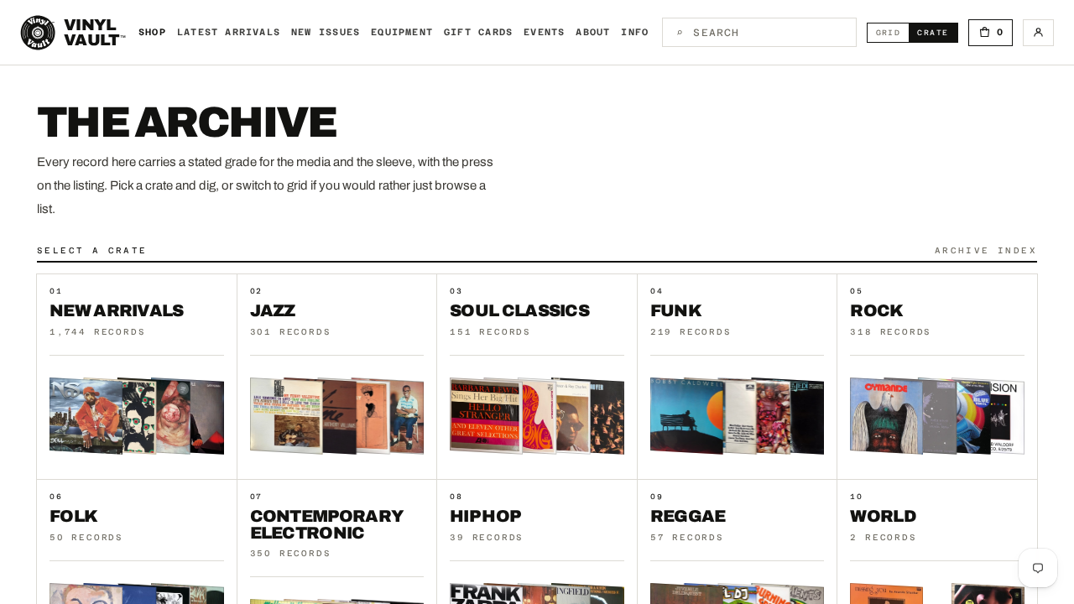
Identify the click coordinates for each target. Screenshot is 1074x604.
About (593, 32)
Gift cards (478, 32)
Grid (893, 32)
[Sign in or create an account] (1038, 32)
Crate (937, 32)
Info (635, 32)
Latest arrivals (228, 32)
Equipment (402, 32)
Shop (152, 32)
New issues (325, 32)
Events (544, 32)
